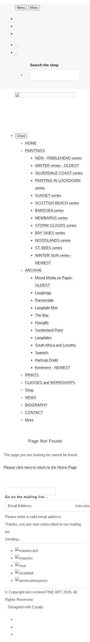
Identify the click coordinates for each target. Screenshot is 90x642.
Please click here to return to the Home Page (40, 467)
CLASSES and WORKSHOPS (50, 382)
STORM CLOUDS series (55, 225)
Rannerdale (44, 300)
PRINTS (32, 375)
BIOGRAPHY (36, 405)
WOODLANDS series (53, 240)
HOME (30, 143)
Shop (29, 390)
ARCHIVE (33, 270)
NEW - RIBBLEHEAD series (58, 158)
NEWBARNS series (51, 218)
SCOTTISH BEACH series (57, 203)
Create (37, 607)
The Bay (42, 315)
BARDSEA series (49, 210)
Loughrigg (43, 293)
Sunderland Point (49, 330)
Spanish (41, 352)
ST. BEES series (48, 248)
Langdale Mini (46, 308)
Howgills (42, 323)
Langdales (43, 337)
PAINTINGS (35, 150)
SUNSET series (48, 195)
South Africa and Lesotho (55, 345)
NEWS (30, 397)
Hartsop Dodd (46, 360)
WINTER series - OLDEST (57, 165)
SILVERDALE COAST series (59, 173)
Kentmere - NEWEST (52, 367)
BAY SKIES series (50, 233)
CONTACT (34, 412)
